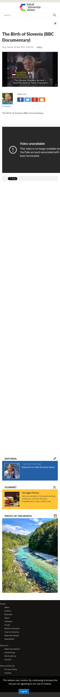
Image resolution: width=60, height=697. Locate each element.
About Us (4, 645)
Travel (7, 625)
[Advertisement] (30, 314)
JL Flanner (9, 47)
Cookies (7, 672)
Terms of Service (7, 665)
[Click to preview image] (30, 69)
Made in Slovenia (12, 628)
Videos (39, 47)
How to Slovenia (11, 632)
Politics (7, 611)
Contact (7, 659)
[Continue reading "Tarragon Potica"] (12, 499)
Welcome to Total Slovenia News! (38, 467)
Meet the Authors (12, 649)
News (6, 607)
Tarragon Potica (30, 492)
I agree (23, 691)
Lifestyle (8, 621)
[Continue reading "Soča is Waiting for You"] (30, 555)
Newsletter (9, 639)
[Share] (20, 99)
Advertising (9, 652)
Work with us (10, 656)
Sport (6, 618)
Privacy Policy (10, 669)
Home (2, 603)
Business (8, 614)
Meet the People (11, 635)
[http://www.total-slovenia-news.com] (30, 7)
